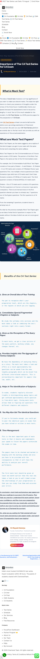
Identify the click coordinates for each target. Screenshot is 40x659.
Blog (3, 27)
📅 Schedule (4, 43)
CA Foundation (9, 590)
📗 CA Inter (19, 16)
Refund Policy (31, 654)
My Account (8, 646)
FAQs (5, 643)
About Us (7, 635)
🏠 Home (3, 38)
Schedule (5, 24)
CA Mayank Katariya (10, 71)
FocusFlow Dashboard (11, 630)
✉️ (7, 581)
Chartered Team (13, 650)
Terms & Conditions (19, 654)
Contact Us (8, 641)
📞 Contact (19, 43)
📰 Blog (12, 43)
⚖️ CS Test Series (16, 19)
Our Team (7, 638)
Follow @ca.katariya (16, 545)
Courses (5, 13)
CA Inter (6, 593)
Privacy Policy (7, 654)
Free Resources (9, 621)
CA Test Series (8, 122)
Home (4, 11)
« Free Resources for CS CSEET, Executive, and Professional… (9, 556)
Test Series (6, 22)
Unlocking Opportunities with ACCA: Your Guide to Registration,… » (31, 557)
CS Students (8, 601)
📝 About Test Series (32, 41)
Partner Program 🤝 (11, 632)
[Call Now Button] (4, 655)
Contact (5, 30)
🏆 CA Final (28, 16)
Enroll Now (8, 32)
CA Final (7, 595)
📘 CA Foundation (8, 16)
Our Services (8, 615)
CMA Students (9, 598)
